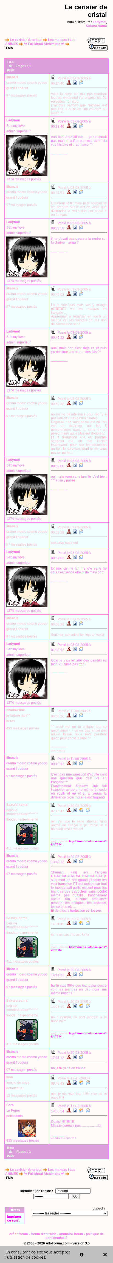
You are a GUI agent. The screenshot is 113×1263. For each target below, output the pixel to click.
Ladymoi (99, 22)
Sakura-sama (96, 26)
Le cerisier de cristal (26, 40)
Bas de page (11, 66)
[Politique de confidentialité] (82, 1255)
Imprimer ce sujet (14, 1218)
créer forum (18, 1234)
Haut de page (11, 1151)
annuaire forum (71, 1234)
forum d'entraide (43, 1234)
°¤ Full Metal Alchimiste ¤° (44, 44)
